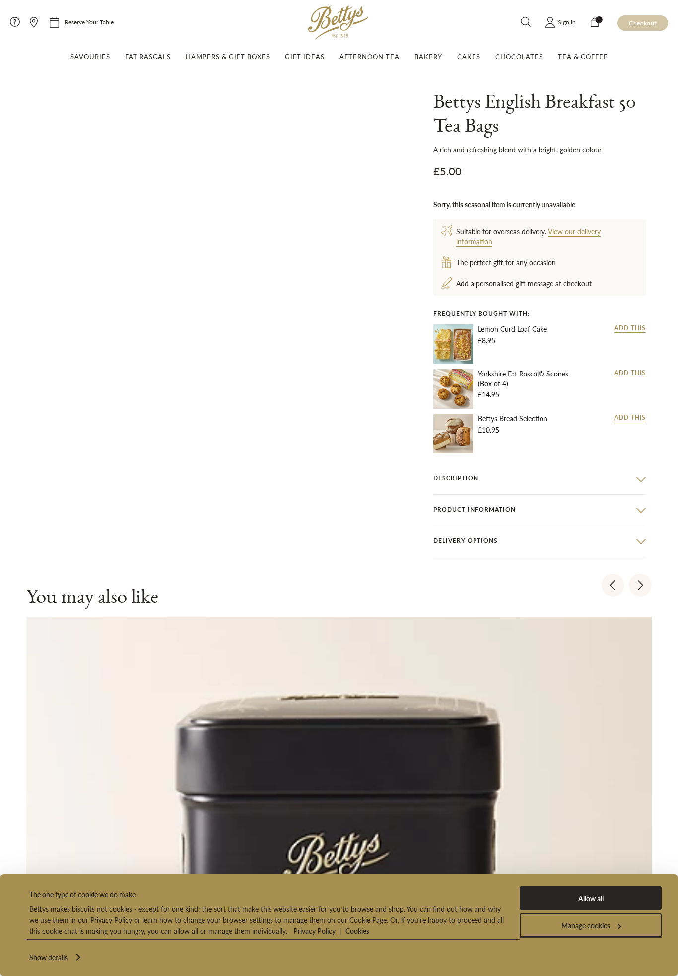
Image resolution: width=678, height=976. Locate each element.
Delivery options (465, 540)
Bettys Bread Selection (512, 418)
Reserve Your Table (89, 22)
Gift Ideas (305, 56)
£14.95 (488, 394)
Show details (48, 957)
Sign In (567, 22)
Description (455, 478)
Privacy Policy (314, 931)
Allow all (591, 898)
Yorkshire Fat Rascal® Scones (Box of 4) (523, 378)
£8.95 (486, 340)
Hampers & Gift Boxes (228, 56)
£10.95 (488, 430)
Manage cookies (585, 925)
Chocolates (519, 56)
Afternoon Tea (369, 56)
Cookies (357, 931)
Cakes (468, 56)
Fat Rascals (148, 56)
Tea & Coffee (583, 56)
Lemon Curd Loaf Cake (512, 329)
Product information (474, 509)
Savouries (90, 56)
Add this (630, 328)
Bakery (428, 56)
